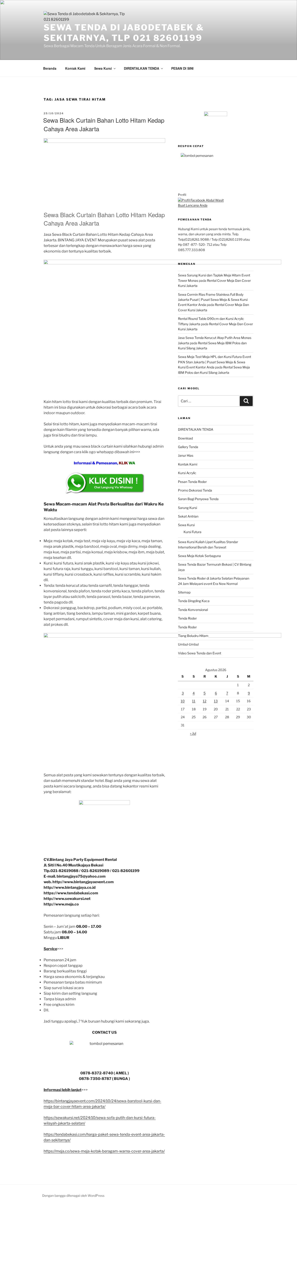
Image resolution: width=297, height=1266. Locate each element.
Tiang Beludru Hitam (193, 636)
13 (216, 701)
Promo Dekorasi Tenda (195, 490)
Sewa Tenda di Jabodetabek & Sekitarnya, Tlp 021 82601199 (124, 32)
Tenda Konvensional (193, 610)
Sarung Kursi (187, 508)
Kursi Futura (192, 532)
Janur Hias (185, 455)
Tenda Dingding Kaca (194, 601)
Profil (182, 195)
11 (193, 701)
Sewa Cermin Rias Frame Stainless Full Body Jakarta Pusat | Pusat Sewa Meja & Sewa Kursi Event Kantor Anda (213, 299)
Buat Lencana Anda (192, 205)
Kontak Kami (75, 68)
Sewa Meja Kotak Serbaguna (199, 556)
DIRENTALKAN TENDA (141, 68)
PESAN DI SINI (182, 68)
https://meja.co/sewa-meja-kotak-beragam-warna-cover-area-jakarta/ (104, 1151)
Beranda (49, 68)
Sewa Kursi (103, 68)
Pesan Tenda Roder (192, 482)
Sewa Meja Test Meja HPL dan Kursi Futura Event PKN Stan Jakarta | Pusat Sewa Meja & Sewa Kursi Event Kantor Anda (214, 362)
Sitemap (184, 592)
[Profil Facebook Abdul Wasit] (201, 200)
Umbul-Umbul (188, 644)
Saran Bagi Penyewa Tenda (198, 499)
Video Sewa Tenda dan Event (199, 653)
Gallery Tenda (188, 447)
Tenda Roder (187, 618)
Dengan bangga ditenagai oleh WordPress (73, 1195)
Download (185, 438)
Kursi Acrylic (187, 473)
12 (204, 701)
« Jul (193, 733)
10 (183, 701)
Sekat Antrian (188, 516)
